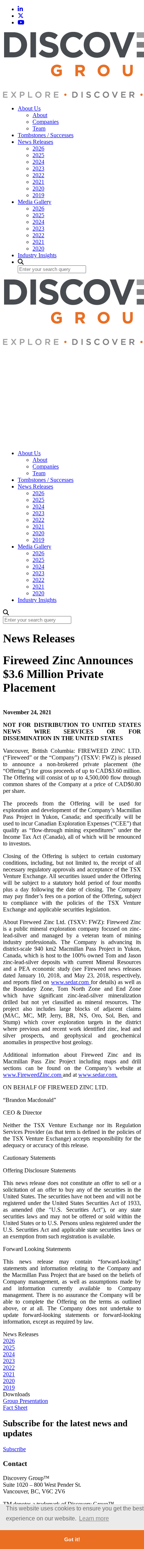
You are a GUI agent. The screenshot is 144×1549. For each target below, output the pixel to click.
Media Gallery (34, 202)
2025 (38, 155)
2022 (38, 175)
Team (38, 128)
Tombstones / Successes (45, 135)
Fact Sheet (15, 1407)
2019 (38, 195)
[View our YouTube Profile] (21, 22)
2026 (38, 148)
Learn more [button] (94, 1518)
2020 (38, 188)
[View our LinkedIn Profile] (20, 9)
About (39, 115)
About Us (29, 108)
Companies (45, 122)
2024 (38, 162)
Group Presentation (25, 1401)
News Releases (35, 142)
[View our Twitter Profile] (21, 16)
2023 (38, 168)
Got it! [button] (72, 1539)
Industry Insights (37, 255)
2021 (38, 182)
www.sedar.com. (97, 1075)
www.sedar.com (70, 982)
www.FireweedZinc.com (33, 1075)
